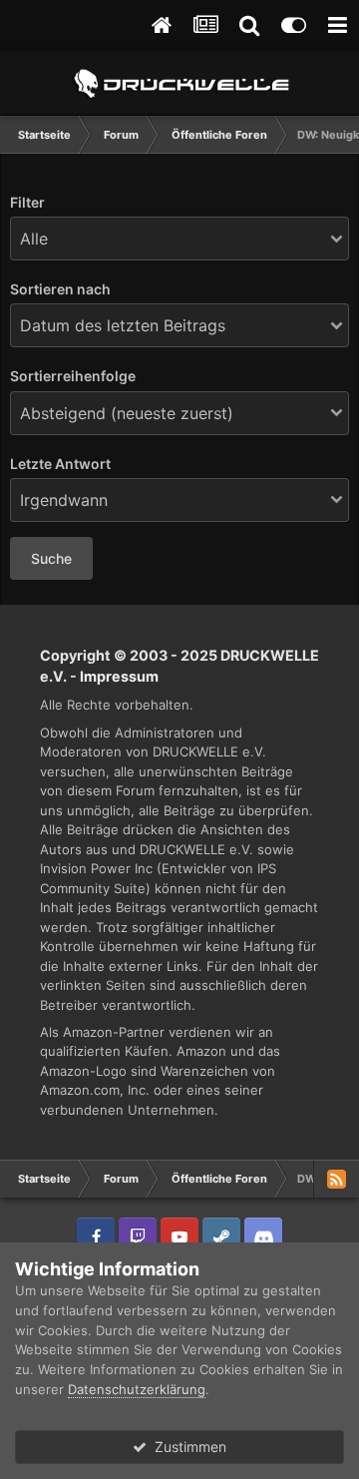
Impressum (119, 676)
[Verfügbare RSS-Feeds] (336, 1179)
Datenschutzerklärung (136, 1389)
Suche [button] (51, 558)
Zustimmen (186, 1446)
